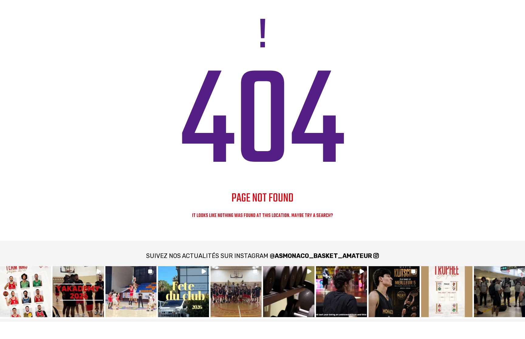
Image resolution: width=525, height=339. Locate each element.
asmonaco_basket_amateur (323, 255)
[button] (25, 291)
